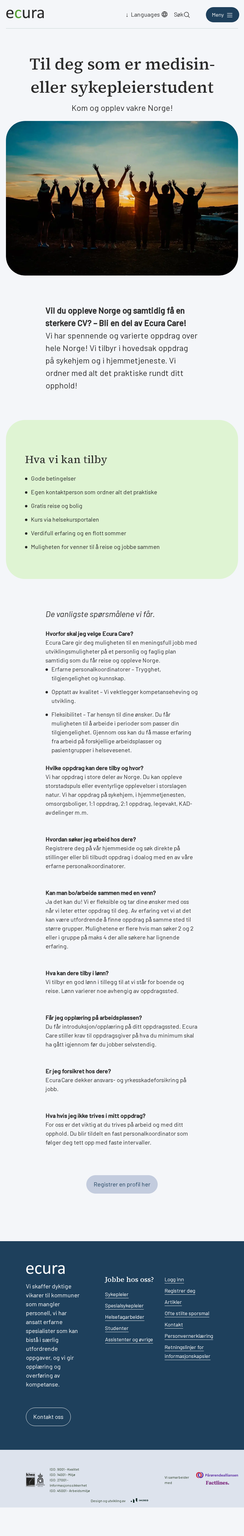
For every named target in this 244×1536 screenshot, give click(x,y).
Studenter (117, 1328)
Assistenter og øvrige (129, 1339)
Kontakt (174, 1324)
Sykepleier (117, 1294)
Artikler (173, 1302)
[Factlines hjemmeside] (217, 1483)
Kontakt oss (48, 1416)
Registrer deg (180, 1290)
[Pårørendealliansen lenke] (217, 1475)
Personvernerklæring (189, 1335)
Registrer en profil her (122, 1184)
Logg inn (174, 1279)
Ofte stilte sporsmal (187, 1313)
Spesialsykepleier (124, 1305)
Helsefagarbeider (124, 1316)
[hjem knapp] (25, 14)
